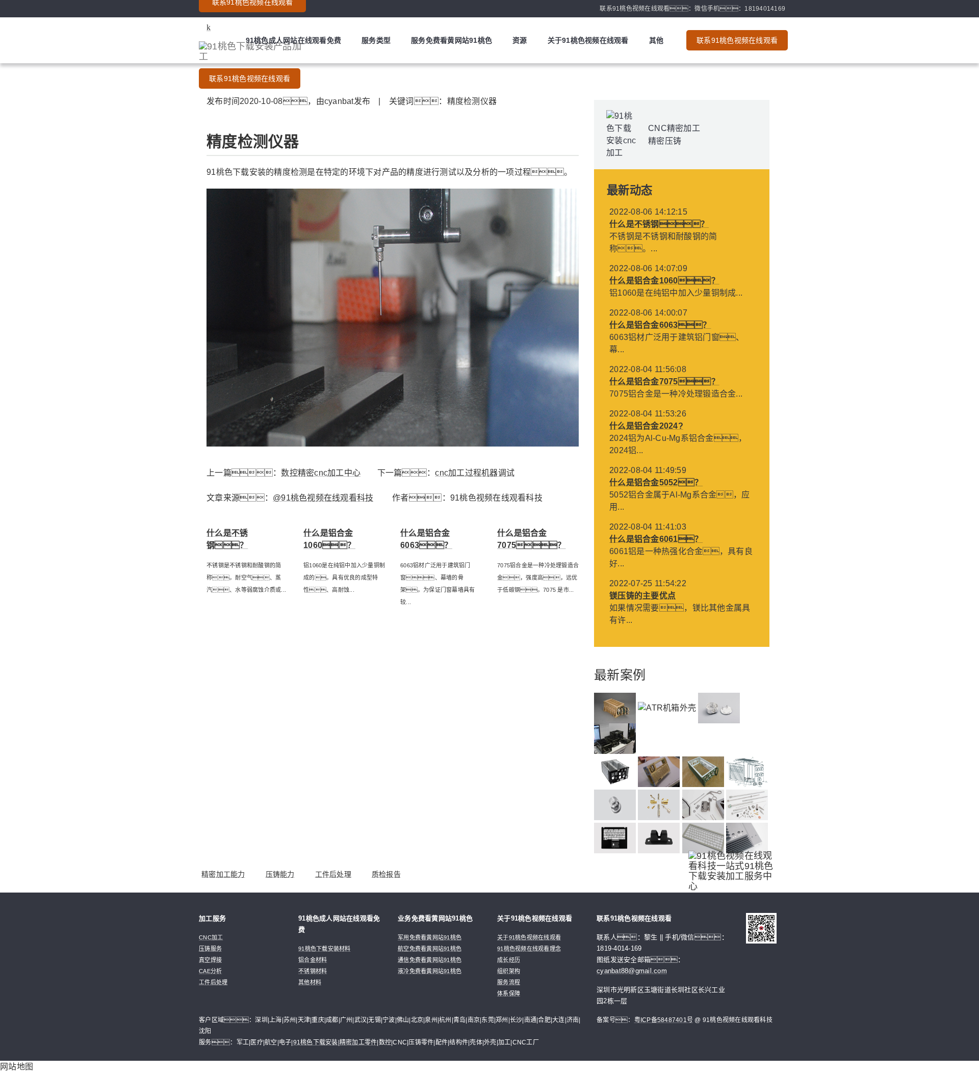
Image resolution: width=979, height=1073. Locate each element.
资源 (519, 40)
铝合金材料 (312, 960)
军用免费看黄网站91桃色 (429, 937)
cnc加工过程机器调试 (474, 472)
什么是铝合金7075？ (664, 381)
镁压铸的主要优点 (642, 595)
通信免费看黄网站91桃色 (429, 960)
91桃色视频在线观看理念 (529, 949)
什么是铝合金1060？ (664, 280)
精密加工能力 (223, 874)
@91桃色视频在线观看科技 (323, 497)
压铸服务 (210, 949)
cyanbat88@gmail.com (632, 971)
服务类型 (376, 40)
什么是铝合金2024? (646, 426)
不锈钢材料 (312, 971)
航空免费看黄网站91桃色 (429, 949)
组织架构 (508, 971)
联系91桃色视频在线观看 (249, 78)
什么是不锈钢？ (659, 224)
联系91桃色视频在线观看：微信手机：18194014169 (692, 8)
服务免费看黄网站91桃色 (451, 40)
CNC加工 (211, 937)
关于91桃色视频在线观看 (588, 40)
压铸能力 (280, 874)
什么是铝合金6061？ (656, 539)
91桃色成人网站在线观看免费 (294, 40)
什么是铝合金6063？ (660, 325)
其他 (656, 40)
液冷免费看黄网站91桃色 (429, 971)
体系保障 (508, 993)
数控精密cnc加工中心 (320, 472)
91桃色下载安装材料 (324, 949)
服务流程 (508, 982)
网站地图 (16, 1066)
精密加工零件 (358, 1042)
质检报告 (386, 874)
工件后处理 (333, 874)
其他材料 (309, 982)
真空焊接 (210, 960)
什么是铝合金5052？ (656, 482)
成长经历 (508, 960)
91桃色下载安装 (315, 1042)
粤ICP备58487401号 (663, 1020)
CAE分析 (210, 971)
